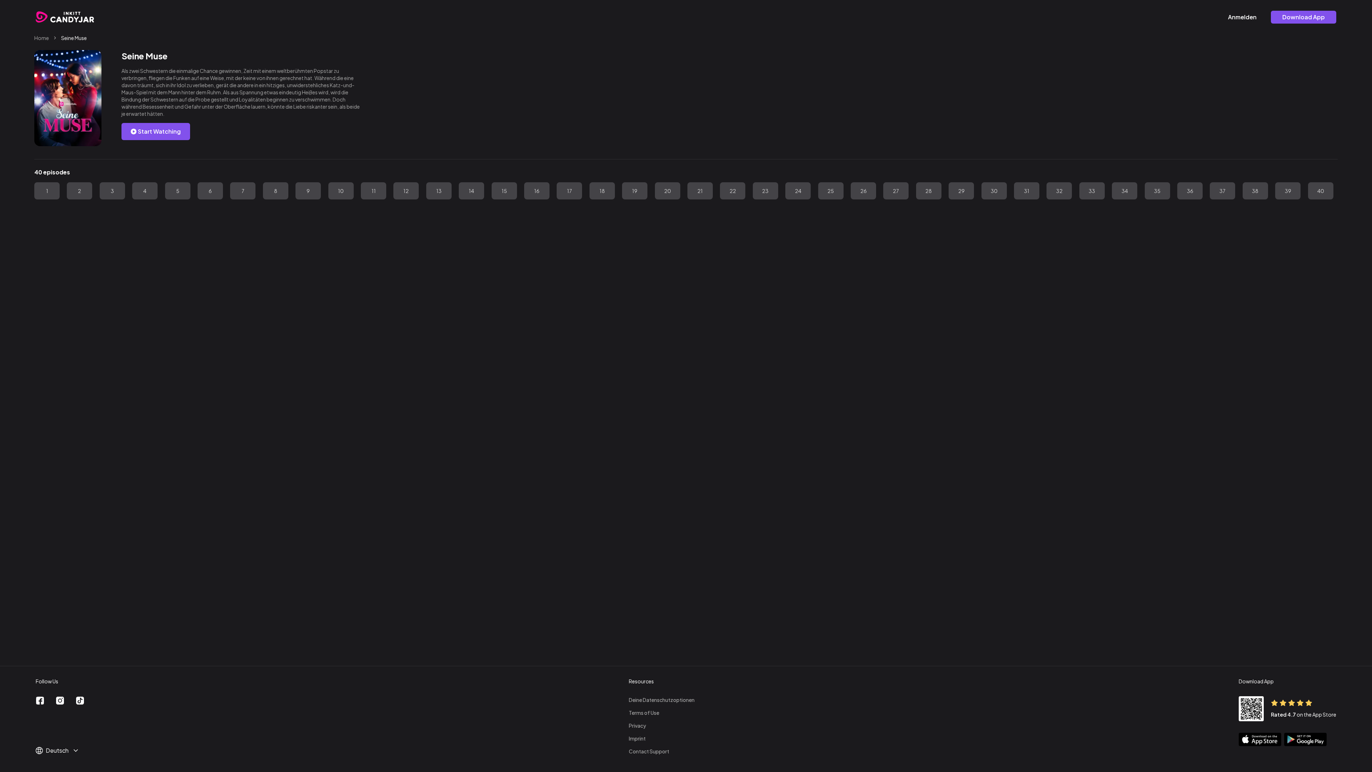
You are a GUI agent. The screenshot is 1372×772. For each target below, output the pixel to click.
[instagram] (60, 700)
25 (830, 191)
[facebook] (40, 700)
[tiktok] (80, 700)
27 (896, 191)
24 (798, 191)
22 (733, 191)
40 (1320, 191)
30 (994, 191)
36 (1190, 191)
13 (439, 191)
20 (667, 191)
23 (765, 191)
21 (700, 191)
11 (374, 191)
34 (1125, 191)
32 (1059, 191)
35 (1157, 191)
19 (634, 191)
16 (537, 191)
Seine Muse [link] (74, 38)
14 (471, 191)
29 (961, 191)
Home (41, 38)
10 (341, 191)
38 (1255, 191)
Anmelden (1242, 17)
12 (406, 191)
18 (602, 191)
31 (1026, 191)
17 (569, 191)
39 (1288, 191)
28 (928, 191)
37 (1222, 191)
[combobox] (60, 750)
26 (863, 191)
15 (504, 191)
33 (1092, 191)
